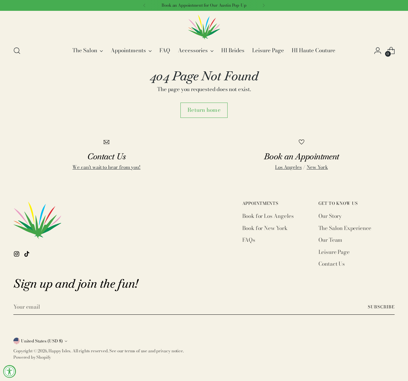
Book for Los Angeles (268, 216)
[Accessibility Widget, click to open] (9, 371)
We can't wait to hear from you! (106, 167)
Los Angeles (288, 167)
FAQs (248, 240)
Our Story (330, 216)
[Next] (264, 5)
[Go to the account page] (377, 50)
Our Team (330, 240)
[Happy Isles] (204, 27)
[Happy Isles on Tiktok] (27, 255)
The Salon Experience (345, 228)
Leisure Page (334, 252)
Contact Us (331, 264)
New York (317, 167)
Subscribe (381, 307)
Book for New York (265, 228)
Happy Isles (59, 351)
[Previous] (144, 5)
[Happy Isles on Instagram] (17, 255)
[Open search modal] (17, 50)
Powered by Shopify (32, 357)
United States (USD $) (42, 341)
